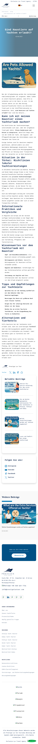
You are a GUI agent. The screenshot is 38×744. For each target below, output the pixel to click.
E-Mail (5, 16)
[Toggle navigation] (33, 5)
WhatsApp (33, 16)
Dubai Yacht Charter (9, 637)
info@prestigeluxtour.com (13, 589)
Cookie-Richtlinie (8, 666)
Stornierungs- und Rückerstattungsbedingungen (18, 672)
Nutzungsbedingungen (9, 675)
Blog (11, 11)
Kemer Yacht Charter (9, 646)
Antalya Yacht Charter (9, 633)
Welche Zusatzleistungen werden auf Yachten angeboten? (18, 527)
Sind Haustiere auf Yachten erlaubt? (15, 13)
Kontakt (4, 622)
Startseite (5, 11)
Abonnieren (19, 555)
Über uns (5, 610)
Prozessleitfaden (8, 616)
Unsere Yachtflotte (8, 613)
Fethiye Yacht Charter (9, 640)
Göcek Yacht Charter (9, 643)
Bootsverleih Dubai (8, 652)
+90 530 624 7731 (18, 586)
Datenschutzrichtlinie (9, 663)
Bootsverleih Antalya (9, 649)
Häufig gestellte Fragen (10, 619)
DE (21, 5)
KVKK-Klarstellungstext (10, 669)
